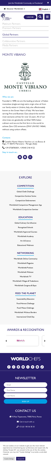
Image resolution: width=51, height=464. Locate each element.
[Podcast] (32, 367)
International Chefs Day (25, 316)
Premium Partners (11, 28)
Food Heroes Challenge (25, 303)
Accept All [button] (21, 459)
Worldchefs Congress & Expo (26, 285)
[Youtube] (23, 367)
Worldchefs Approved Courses (25, 231)
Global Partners (10, 34)
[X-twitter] (28, 367)
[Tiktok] (42, 367)
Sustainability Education (25, 298)
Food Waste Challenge (25, 307)
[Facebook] (25, 157)
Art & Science (25, 240)
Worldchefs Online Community (25, 258)
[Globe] (20, 157)
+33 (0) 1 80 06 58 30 (27, 426)
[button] (44, 340)
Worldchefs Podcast (25, 267)
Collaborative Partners (13, 41)
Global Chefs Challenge (25, 191)
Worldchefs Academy (25, 236)
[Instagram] (30, 157)
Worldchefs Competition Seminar (25, 209)
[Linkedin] (18, 367)
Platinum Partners (11, 23)
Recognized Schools (25, 227)
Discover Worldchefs (14, 9)
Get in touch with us (26, 421)
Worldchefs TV (25, 276)
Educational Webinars (25, 245)
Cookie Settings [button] (9, 459)
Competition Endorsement (25, 200)
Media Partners (10, 45)
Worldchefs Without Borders (25, 312)
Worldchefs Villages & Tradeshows (25, 281)
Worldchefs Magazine (25, 263)
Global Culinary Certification (25, 222)
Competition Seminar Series (25, 196)
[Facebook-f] (9, 367)
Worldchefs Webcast (25, 272)
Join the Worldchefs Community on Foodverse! (25, 3)
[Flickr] (37, 367)
